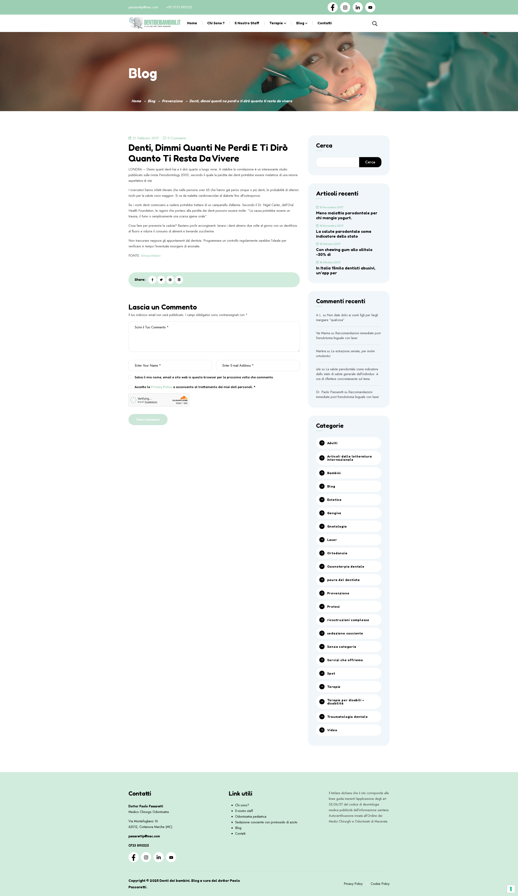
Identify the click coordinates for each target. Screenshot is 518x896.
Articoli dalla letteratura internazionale (349, 458)
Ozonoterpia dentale (345, 566)
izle (318, 369)
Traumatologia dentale (347, 717)
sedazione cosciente (345, 633)
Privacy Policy (161, 387)
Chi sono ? (216, 23)
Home (192, 23)
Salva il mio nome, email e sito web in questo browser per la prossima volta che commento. (204, 377)
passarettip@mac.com (143, 7)
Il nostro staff (247, 23)
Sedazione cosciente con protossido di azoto (266, 822)
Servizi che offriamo (345, 660)
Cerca (384, 23)
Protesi (333, 606)
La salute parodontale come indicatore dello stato (343, 234)
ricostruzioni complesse (348, 620)
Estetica (334, 500)
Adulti (332, 443)
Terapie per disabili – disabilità (346, 701)
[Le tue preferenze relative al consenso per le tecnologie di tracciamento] (511, 889)
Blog (300, 23)
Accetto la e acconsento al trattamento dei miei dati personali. (195, 387)
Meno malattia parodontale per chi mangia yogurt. (346, 215)
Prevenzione (172, 101)
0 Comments (177, 138)
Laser (332, 540)
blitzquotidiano (151, 255)
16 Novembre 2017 (332, 207)
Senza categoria (341, 647)
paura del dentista (343, 580)
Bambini (334, 473)
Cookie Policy (380, 883)
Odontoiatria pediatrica (250, 816)
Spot (331, 673)
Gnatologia (337, 526)
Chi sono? (242, 805)
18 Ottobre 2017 (330, 244)
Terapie (276, 23)
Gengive (334, 513)
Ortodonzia (337, 553)
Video (332, 730)
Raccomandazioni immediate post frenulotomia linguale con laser (348, 335)
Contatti (324, 23)
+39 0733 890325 (179, 7)
